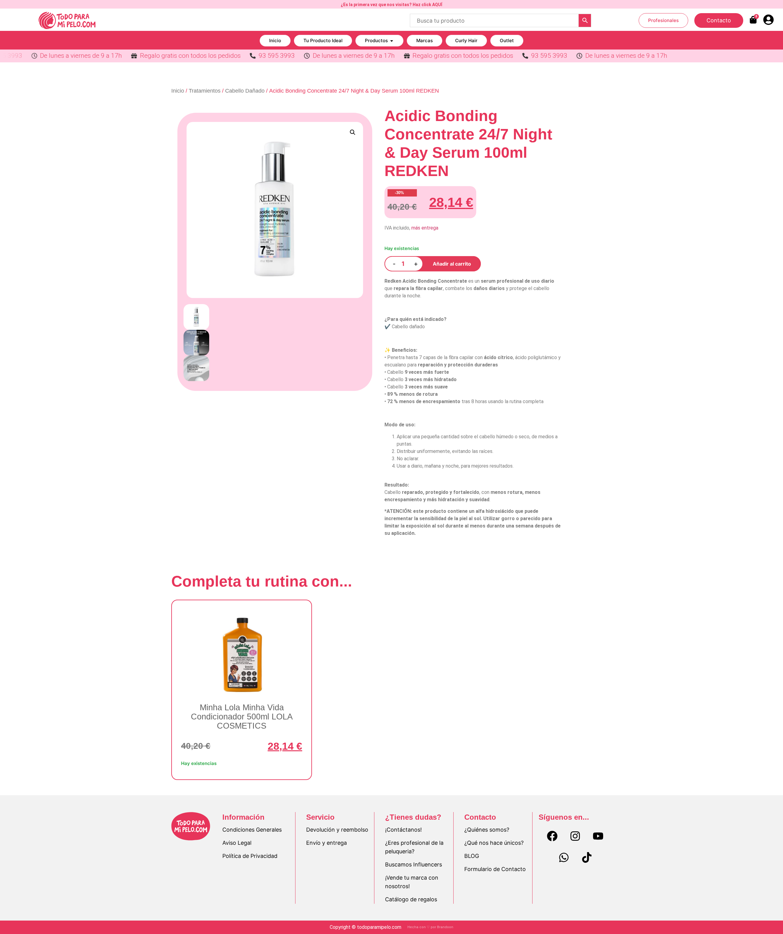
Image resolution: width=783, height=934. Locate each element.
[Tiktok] (586, 857)
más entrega (424, 228)
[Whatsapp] (563, 857)
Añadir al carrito (452, 264)
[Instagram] (575, 836)
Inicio (177, 91)
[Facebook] (552, 836)
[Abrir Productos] (391, 41)
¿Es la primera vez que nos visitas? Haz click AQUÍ (391, 4)
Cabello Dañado (245, 91)
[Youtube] (598, 836)
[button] (352, 132)
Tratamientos (205, 91)
